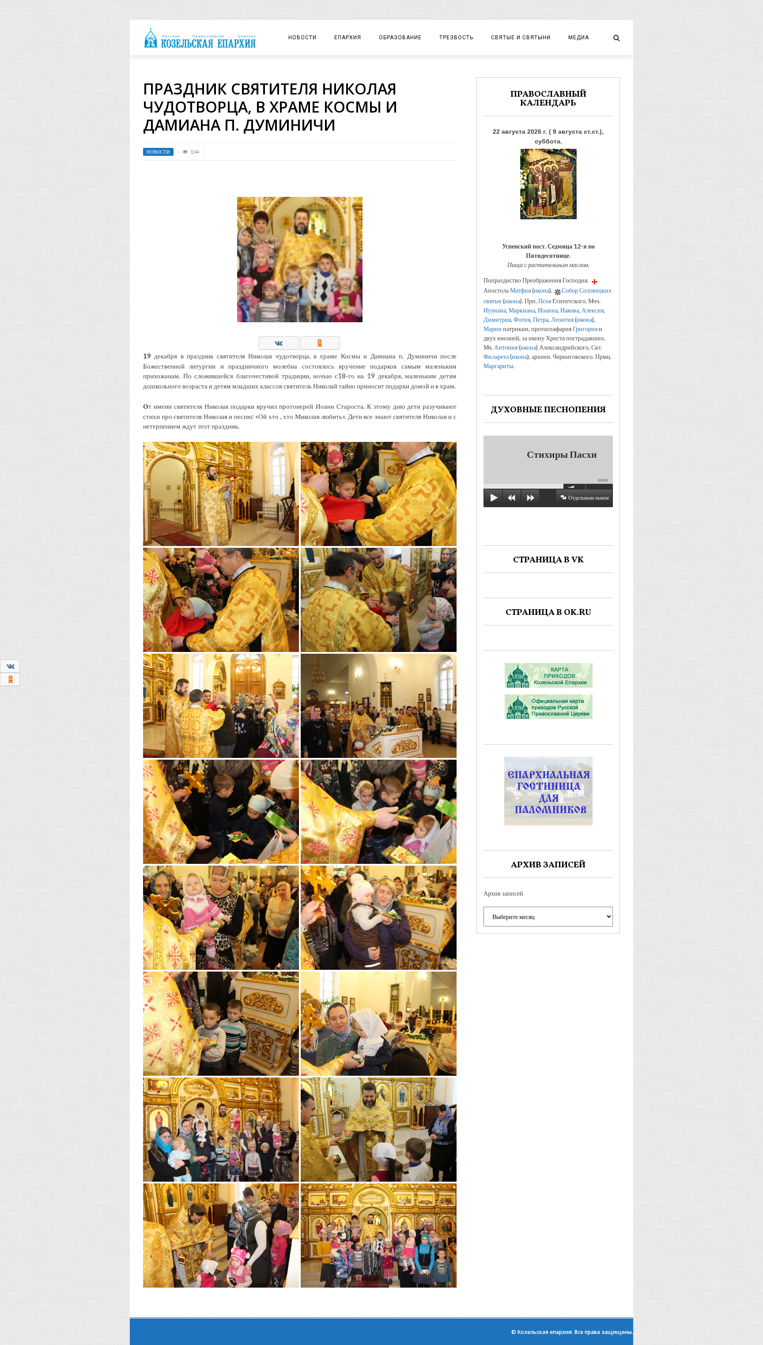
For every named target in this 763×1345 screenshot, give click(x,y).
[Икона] (548, 181)
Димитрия (497, 319)
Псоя (544, 301)
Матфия (520, 290)
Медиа (578, 37)
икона (541, 290)
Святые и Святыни (521, 37)
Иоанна (548, 310)
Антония (505, 347)
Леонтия (562, 319)
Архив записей (503, 893)
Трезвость (456, 37)
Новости (302, 37)
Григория (585, 328)
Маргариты (498, 365)
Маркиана (522, 310)
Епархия (347, 37)
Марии (492, 328)
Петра (540, 319)
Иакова (569, 310)
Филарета (496, 356)
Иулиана (494, 310)
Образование (400, 37)
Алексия (593, 310)
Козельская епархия (544, 1332)
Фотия (522, 319)
